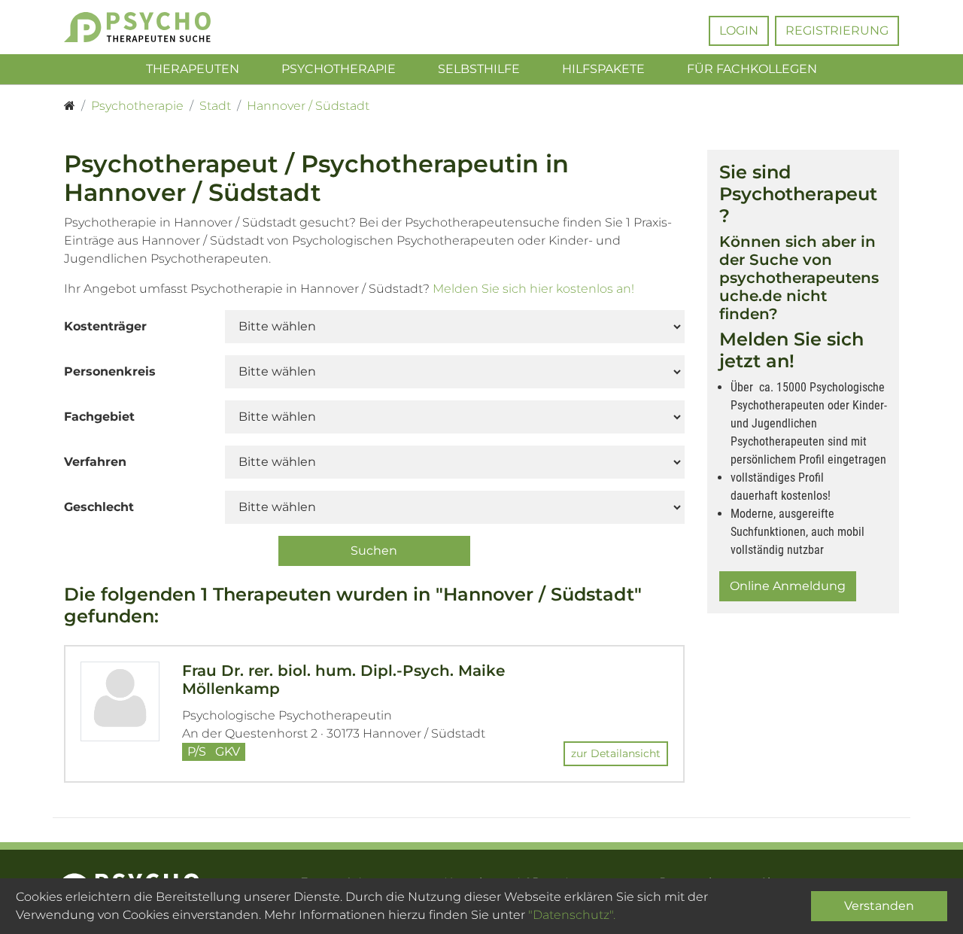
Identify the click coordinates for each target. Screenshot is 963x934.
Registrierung (837, 30)
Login (738, 30)
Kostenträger (105, 326)
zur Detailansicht (616, 753)
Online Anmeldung (788, 586)
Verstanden (879, 906)
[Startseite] (69, 106)
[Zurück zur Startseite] (160, 27)
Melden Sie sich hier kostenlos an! (533, 288)
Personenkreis (110, 371)
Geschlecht (99, 507)
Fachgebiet (99, 416)
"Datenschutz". (571, 915)
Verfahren (95, 462)
